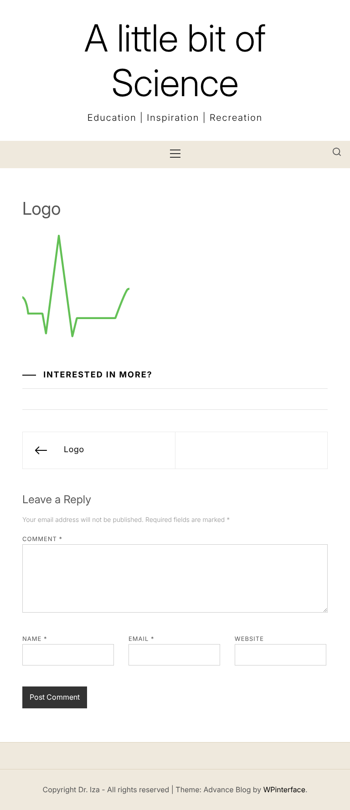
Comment (42, 539)
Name (34, 639)
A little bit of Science (175, 60)
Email (141, 639)
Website (249, 639)
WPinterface (284, 789)
